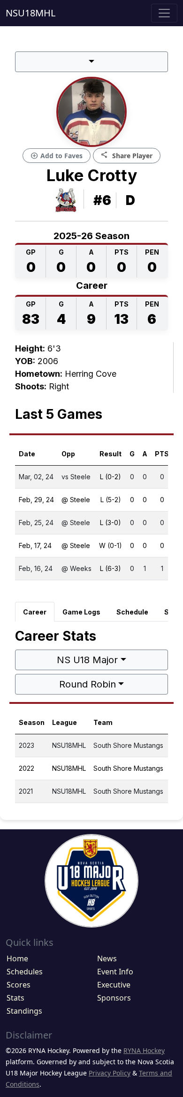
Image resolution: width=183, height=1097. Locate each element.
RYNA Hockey (144, 1050)
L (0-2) (110, 477)
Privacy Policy (109, 1072)
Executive (113, 985)
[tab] (34, 612)
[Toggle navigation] (164, 13)
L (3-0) (110, 523)
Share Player (126, 155)
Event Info (115, 971)
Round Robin (87, 684)
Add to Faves (56, 156)
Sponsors (114, 998)
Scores (18, 985)
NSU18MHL (30, 13)
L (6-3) (110, 568)
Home (17, 958)
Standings (24, 1011)
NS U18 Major (87, 660)
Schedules (25, 971)
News (107, 958)
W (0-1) (110, 545)
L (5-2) (110, 500)
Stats (15, 998)
